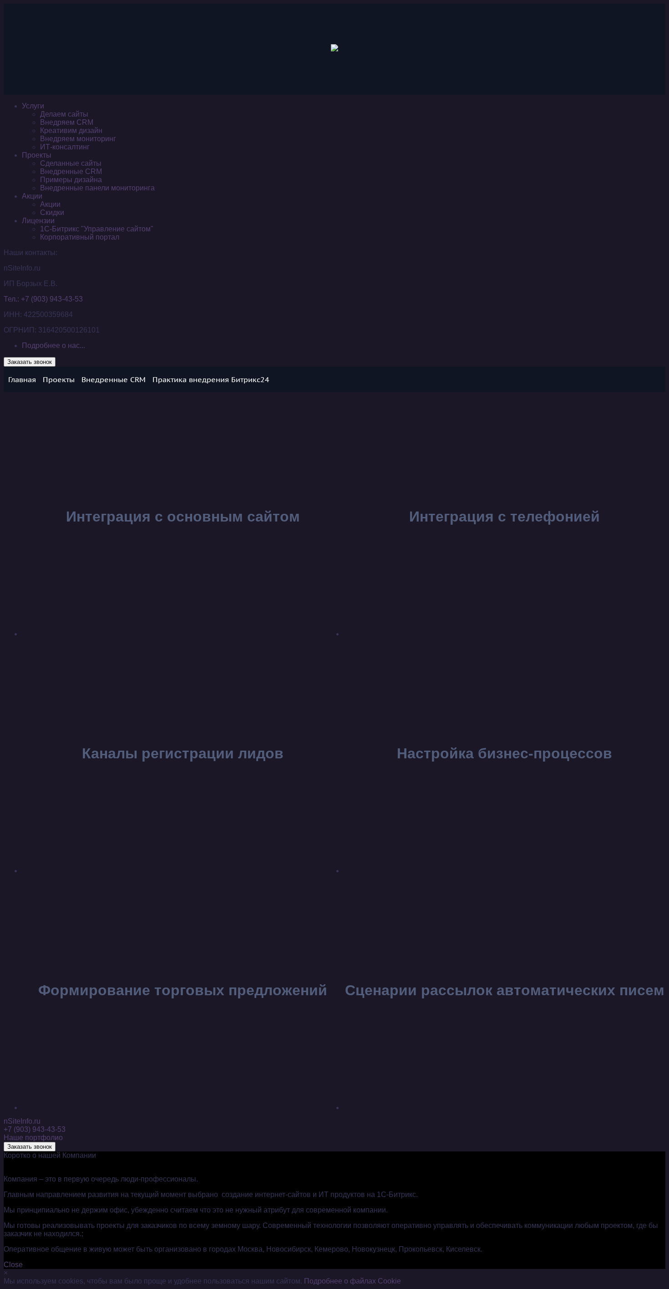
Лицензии (38, 221)
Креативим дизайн (71, 130)
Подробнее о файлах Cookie (352, 1281)
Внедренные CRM (71, 171)
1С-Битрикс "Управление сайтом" (96, 229)
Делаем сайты (64, 114)
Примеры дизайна (71, 180)
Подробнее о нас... (53, 345)
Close (13, 1265)
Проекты (36, 155)
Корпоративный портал (79, 237)
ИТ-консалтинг (65, 147)
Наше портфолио (33, 1137)
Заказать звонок (29, 361)
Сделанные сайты (70, 163)
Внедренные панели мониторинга (97, 188)
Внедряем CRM (66, 122)
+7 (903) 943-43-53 (35, 1129)
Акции (32, 196)
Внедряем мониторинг (78, 139)
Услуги (33, 106)
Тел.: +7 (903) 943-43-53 (43, 299)
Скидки (52, 212)
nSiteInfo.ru (22, 1121)
